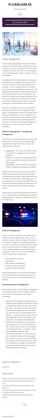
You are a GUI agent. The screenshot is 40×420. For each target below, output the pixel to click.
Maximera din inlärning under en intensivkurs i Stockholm (19, 378)
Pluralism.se (20, 4)
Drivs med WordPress (8, 416)
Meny (20, 14)
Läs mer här (5, 367)
